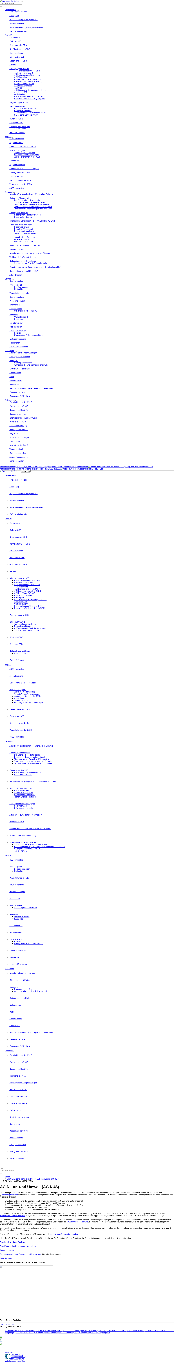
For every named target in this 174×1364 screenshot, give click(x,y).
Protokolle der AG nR (18, 422)
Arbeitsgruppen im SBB (19, 69)
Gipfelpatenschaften (17, 453)
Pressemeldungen (17, 301)
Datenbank (9, 400)
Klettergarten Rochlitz (23, 217)
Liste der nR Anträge (18, 426)
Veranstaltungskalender (19, 293)
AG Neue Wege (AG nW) (24, 84)
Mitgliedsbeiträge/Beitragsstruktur (23, 20)
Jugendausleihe (16, 143)
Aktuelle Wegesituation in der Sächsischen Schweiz (31, 194)
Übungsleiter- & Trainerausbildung (28, 335)
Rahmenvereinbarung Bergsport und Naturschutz (20, 1254)
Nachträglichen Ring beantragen (23, 418)
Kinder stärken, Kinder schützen (22, 147)
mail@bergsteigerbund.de (50, 467)
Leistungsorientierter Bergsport (22, 237)
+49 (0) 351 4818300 (30, 467)
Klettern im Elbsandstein (19, 198)
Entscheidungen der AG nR (20, 402)
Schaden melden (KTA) (19, 410)
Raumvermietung (16, 297)
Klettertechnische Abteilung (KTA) (28, 96)
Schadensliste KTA (17, 414)
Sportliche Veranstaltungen (20, 225)
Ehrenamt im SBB (17, 57)
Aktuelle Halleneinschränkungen (23, 353)
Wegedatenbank (16, 449)
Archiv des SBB (20, 92)
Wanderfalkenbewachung (25, 109)
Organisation (14, 37)
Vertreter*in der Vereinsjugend (26, 155)
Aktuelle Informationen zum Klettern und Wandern (30, 253)
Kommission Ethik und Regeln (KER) (29, 99)
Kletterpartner (15, 373)
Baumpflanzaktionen (22, 111)
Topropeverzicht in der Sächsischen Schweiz (33, 207)
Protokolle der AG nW (18, 406)
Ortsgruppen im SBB (18, 45)
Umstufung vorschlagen (19, 437)
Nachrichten (14, 305)
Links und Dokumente (18, 347)
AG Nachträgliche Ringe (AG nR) (28, 79)
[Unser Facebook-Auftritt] (1, 1346)
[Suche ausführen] (1, 1173)
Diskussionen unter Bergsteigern (23, 261)
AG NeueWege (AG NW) (125, 1331)
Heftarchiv (18, 289)
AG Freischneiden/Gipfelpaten (27, 75)
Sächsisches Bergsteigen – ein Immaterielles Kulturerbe (32, 221)
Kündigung (14, 16)
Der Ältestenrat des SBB (19, 49)
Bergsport (9, 192)
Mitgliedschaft (10, 10)
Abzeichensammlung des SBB (27, 71)
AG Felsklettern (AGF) (23, 73)
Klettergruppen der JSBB (19, 173)
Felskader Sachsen (22, 239)
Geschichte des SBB (18, 61)
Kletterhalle (9, 351)
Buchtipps (18, 319)
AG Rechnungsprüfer (23, 86)
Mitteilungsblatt (15, 285)
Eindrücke (13, 361)
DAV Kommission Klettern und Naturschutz (18, 1246)
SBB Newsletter (16, 281)
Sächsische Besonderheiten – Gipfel (29, 202)
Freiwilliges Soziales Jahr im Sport (24, 169)
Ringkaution (14, 441)
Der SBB (8, 35)
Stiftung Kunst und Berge (19, 127)
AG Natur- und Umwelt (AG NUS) (28, 81)
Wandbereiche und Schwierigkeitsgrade (31, 365)
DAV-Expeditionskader (23, 242)
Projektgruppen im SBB (19, 102)
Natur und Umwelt (17, 106)
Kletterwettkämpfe (21, 227)
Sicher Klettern (15, 381)
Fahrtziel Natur (6, 1258)
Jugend (8, 137)
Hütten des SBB (16, 119)
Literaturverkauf (15, 323)
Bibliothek (13, 315)
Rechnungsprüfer (143, 1331)
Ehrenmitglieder (16, 53)
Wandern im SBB (16, 249)
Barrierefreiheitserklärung (15, 1357)
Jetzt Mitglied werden (18, 12)
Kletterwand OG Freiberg (19, 396)
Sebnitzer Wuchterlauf (23, 229)
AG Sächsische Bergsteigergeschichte (30, 90)
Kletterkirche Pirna (17, 392)
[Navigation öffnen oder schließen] (21, 1)
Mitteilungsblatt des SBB (15, 1361)
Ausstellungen (20, 129)
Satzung (12, 65)
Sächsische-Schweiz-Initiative (26, 115)
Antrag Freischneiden (18, 457)
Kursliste (18, 333)
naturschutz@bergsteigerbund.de (64, 1234)
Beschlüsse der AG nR (19, 445)
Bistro (11, 377)
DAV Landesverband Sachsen (12, 1242)
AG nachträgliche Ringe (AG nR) (101, 1331)
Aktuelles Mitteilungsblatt (10, 467)
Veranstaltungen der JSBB (20, 184)
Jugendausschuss (17, 165)
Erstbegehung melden (18, 430)
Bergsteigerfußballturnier (24, 231)
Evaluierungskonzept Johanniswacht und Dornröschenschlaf (34, 267)
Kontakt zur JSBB (16, 176)
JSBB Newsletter (16, 139)
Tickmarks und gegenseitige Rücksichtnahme (33, 209)
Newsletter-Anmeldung (14, 1359)
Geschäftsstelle (15, 309)
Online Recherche (21, 317)
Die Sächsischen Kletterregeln (27, 200)
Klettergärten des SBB (18, 213)
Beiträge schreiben (22, 287)
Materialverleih (15, 327)
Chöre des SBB (16, 123)
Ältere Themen (15, 275)
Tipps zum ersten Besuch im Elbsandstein (31, 205)
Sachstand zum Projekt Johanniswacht (30, 263)
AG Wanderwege (7, 1250)
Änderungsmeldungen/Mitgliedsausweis (26, 27)
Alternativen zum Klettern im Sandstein (25, 245)
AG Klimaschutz (21, 77)
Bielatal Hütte (82, 467)
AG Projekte (19, 88)
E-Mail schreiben (7, 1324)
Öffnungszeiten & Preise (19, 357)
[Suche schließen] (2, 1168)
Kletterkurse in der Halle (19, 369)
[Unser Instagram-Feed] (3, 1346)
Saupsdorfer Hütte (68, 467)
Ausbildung (14, 161)
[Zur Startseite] (10, 1)
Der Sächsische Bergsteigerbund (21, 1179)
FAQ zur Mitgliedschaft (18, 31)
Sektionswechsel (16, 24)
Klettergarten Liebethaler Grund (27, 215)
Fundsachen (14, 343)
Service (8, 279)
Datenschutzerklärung (14, 1355)
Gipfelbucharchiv (21, 94)
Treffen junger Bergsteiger (25, 233)
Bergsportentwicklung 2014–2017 (23, 271)
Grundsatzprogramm (9, 1195)
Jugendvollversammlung (24, 153)
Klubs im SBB (15, 41)
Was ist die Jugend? (17, 150)
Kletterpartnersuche (17, 339)
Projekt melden (15, 434)
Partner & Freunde (17, 133)
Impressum (9, 1352)
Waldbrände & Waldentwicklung (22, 257)
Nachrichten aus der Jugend (21, 180)
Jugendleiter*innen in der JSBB (27, 157)
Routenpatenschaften (23, 363)
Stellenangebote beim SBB (25, 311)
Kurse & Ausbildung (17, 331)
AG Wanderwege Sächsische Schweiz (30, 113)
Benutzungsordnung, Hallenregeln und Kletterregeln (31, 388)
